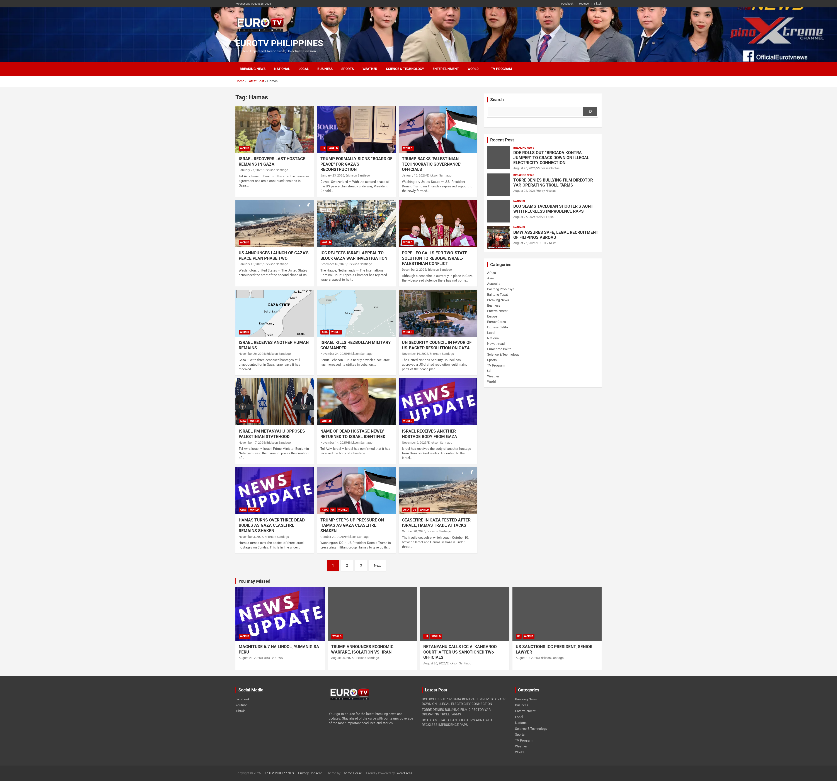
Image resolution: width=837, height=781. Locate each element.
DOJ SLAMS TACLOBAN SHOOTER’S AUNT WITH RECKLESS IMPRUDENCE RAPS (553, 209)
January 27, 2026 (250, 170)
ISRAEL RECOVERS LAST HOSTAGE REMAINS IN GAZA (272, 161)
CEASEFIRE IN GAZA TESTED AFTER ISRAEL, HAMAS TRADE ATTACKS (436, 523)
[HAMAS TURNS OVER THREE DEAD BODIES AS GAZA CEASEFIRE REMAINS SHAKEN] (274, 490)
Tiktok (598, 3)
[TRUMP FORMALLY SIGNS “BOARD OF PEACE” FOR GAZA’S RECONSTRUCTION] (356, 129)
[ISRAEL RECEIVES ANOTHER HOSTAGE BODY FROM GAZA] (438, 402)
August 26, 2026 (524, 168)
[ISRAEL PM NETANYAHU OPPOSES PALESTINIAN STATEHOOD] (274, 402)
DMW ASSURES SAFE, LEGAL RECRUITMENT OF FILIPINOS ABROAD (555, 235)
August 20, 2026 (342, 658)
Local (304, 69)
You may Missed (254, 581)
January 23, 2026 (332, 175)
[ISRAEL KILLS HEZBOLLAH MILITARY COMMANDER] (356, 313)
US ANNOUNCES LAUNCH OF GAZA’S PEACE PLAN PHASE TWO (274, 255)
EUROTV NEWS (547, 243)
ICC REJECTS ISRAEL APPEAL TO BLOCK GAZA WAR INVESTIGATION (354, 255)
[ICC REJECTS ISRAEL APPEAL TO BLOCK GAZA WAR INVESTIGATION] (356, 223)
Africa (491, 273)
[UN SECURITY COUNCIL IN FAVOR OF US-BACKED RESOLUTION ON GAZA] (438, 313)
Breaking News (252, 69)
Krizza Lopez (545, 217)
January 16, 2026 (414, 175)
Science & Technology (405, 69)
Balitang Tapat (497, 295)
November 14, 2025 (333, 442)
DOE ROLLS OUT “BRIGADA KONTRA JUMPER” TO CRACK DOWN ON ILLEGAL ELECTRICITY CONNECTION (551, 157)
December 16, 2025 (333, 264)
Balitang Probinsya (500, 289)
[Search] (590, 111)
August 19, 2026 (527, 658)
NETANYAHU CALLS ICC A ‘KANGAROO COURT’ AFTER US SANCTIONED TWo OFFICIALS (460, 652)
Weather (369, 69)
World (473, 69)
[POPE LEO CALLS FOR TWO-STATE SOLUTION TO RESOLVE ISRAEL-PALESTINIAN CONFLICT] (438, 223)
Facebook (567, 3)
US (323, 148)
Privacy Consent (310, 773)
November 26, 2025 (252, 353)
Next (377, 565)
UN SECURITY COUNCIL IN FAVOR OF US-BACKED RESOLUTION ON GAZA (436, 345)
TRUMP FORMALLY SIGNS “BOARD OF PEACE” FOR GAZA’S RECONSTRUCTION (356, 164)
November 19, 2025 (415, 353)
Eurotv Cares (496, 322)
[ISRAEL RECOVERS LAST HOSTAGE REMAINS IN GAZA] (274, 129)
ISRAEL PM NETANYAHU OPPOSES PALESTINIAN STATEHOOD (272, 434)
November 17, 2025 (252, 442)
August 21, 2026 (250, 658)
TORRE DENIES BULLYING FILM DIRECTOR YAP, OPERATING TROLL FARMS (553, 183)
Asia (325, 332)
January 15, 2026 (250, 264)
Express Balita (497, 327)
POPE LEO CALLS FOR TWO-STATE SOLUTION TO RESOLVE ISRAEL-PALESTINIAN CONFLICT (434, 258)
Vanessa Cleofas (548, 168)
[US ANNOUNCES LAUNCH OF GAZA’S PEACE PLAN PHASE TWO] (274, 223)
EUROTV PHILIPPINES (279, 43)
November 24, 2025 (333, 353)
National (282, 69)
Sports (347, 69)
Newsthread (496, 344)
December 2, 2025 (414, 269)
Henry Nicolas (546, 190)
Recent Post (502, 140)
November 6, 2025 (414, 442)
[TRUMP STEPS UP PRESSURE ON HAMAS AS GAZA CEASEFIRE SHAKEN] (356, 490)
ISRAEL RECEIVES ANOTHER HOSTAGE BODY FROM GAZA (430, 434)
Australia (493, 284)
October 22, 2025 (332, 536)
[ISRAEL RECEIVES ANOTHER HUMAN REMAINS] (274, 313)
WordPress (404, 773)
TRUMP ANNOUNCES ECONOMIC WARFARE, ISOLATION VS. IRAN (363, 649)
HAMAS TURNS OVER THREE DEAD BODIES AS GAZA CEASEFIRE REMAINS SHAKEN (272, 525)
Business (325, 69)
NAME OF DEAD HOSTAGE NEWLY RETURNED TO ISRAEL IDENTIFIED (352, 434)
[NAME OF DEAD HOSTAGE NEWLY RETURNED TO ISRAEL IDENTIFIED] (356, 402)
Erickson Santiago (276, 170)
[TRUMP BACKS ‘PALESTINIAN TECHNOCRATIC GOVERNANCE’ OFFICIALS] (438, 129)
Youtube (583, 3)
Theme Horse (352, 773)
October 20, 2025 (413, 531)
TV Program (501, 69)
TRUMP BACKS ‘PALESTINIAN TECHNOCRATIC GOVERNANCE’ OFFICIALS (431, 164)
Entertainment (446, 69)
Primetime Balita (499, 349)
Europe (492, 316)
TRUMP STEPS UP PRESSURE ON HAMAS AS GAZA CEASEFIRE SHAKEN (352, 525)
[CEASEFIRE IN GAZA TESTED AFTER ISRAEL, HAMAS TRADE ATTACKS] (438, 490)
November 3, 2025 (251, 536)
